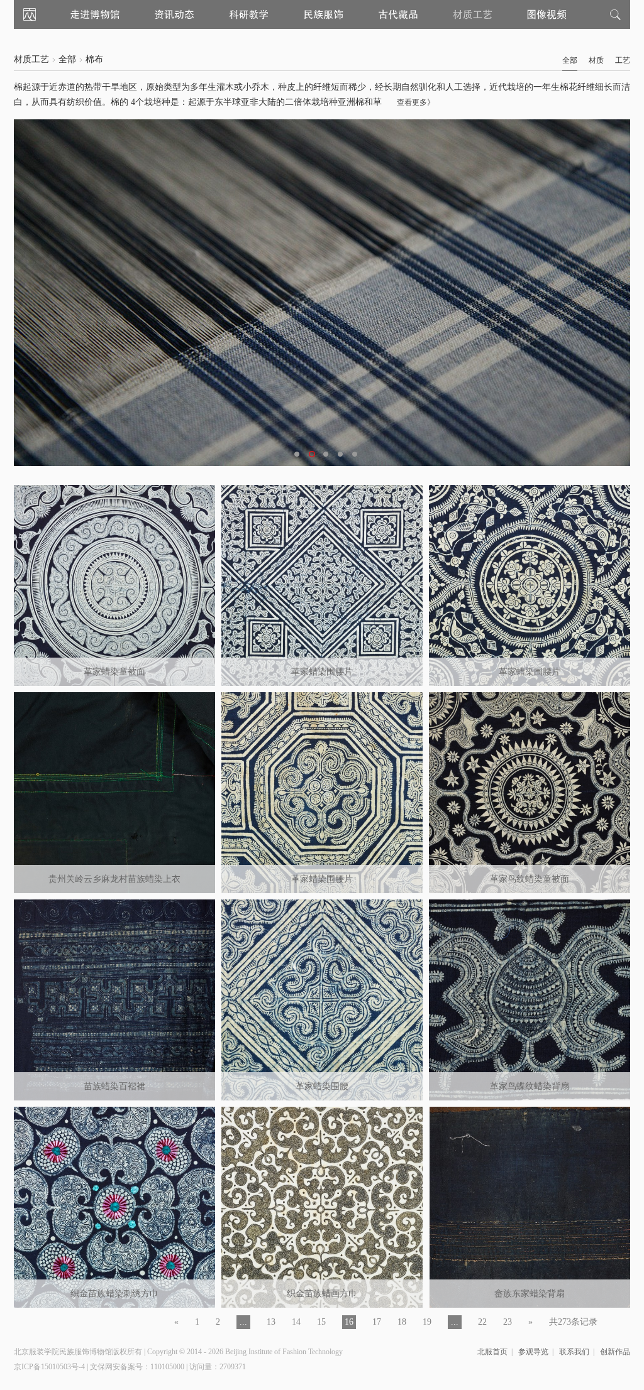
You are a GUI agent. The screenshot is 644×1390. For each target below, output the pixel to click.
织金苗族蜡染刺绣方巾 (114, 1293)
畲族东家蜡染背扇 (529, 1293)
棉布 (94, 59)
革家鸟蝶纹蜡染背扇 (529, 1086)
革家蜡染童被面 (114, 671)
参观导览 (533, 1351)
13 (271, 1322)
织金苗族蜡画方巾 (322, 1293)
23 (507, 1322)
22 (482, 1322)
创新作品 (615, 1351)
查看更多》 (416, 102)
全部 (67, 59)
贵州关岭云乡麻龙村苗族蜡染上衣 (114, 879)
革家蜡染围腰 (322, 1086)
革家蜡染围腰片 (322, 671)
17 (376, 1322)
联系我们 (574, 1351)
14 (296, 1322)
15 (321, 1322)
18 (401, 1322)
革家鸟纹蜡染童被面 (529, 879)
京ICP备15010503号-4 (49, 1366)
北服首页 (492, 1351)
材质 (596, 60)
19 (427, 1322)
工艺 (622, 60)
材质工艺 (31, 59)
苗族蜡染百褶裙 (114, 1086)
